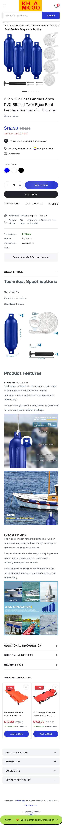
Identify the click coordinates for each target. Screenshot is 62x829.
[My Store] (30, 6)
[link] (26, 687)
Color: (10, 164)
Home (5, 21)
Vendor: (8, 238)
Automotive (28, 242)
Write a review (11, 116)
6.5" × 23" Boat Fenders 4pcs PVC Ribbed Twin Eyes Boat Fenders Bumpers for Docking (30, 104)
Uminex (21, 800)
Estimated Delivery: (19, 215)
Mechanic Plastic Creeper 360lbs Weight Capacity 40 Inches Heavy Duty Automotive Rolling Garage (15, 714)
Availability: (10, 234)
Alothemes (31, 805)
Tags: (7, 247)
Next (56, 711)
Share (55, 203)
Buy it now (31, 194)
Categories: (10, 242)
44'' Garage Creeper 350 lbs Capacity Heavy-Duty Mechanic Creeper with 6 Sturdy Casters (45, 714)
